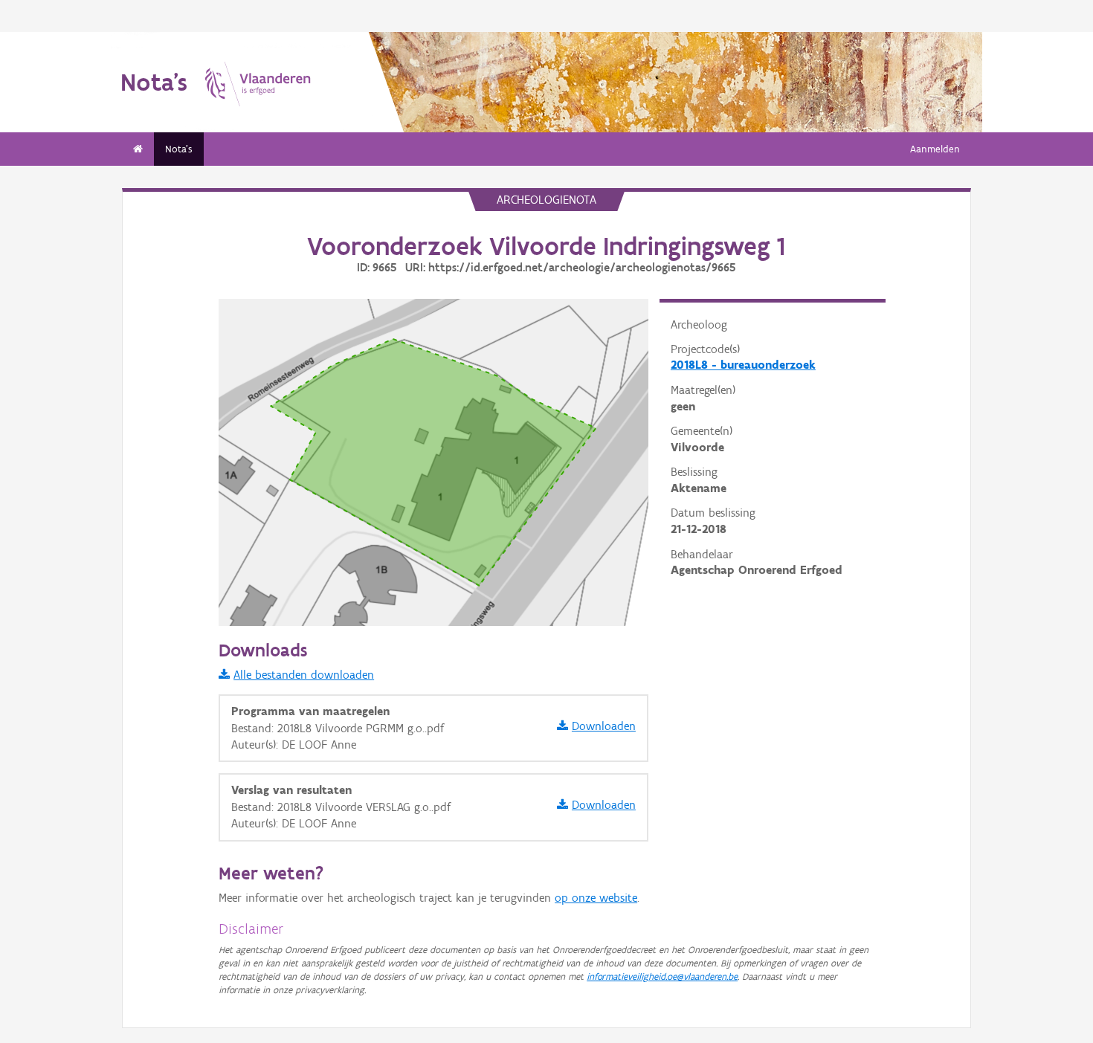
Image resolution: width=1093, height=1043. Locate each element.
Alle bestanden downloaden (303, 675)
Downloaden (604, 726)
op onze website (596, 898)
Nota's (179, 149)
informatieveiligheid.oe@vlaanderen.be (662, 976)
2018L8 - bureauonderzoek (743, 365)
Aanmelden (935, 149)
